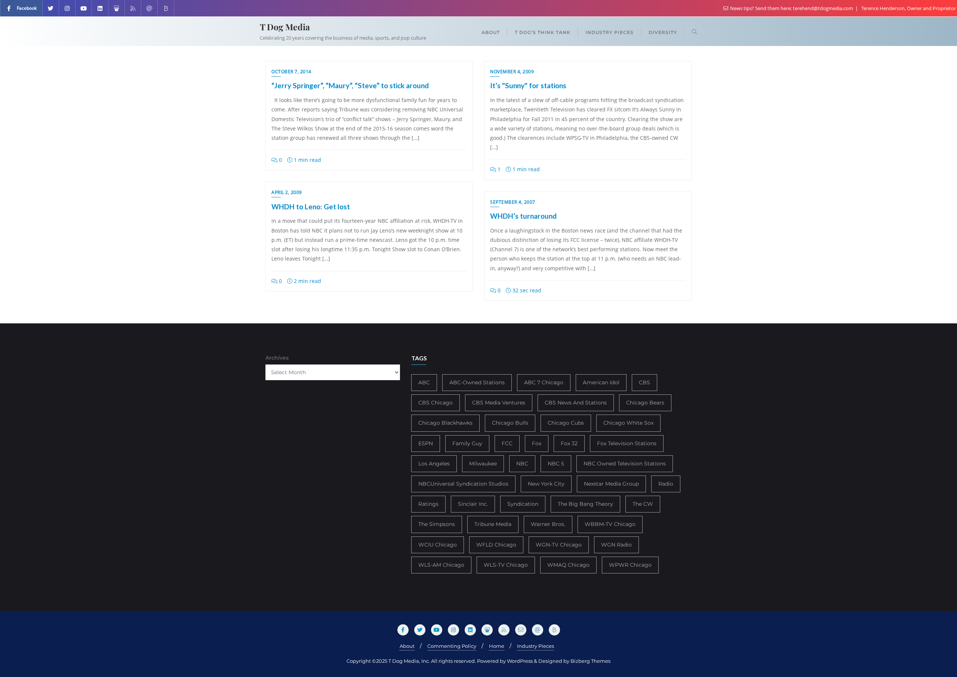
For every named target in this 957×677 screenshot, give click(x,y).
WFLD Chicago (496, 544)
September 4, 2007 (512, 202)
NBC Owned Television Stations (625, 463)
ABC (424, 382)
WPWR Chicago (630, 564)
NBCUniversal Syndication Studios (463, 483)
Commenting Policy (451, 646)
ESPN (425, 443)
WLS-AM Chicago (441, 564)
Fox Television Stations (626, 443)
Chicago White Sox (628, 422)
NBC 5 (556, 463)
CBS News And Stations (576, 402)
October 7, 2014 (291, 71)
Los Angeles (434, 463)
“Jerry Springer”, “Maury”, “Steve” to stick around (350, 85)
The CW (643, 504)
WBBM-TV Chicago (610, 524)
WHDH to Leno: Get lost (310, 206)
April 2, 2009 (286, 192)
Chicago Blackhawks (445, 422)
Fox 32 (569, 443)
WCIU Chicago (437, 544)
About (407, 646)
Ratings (428, 504)
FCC (507, 443)
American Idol (601, 382)
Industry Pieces (535, 646)
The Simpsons (436, 524)
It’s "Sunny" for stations (528, 85)
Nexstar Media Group (611, 483)
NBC (522, 463)
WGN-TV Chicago (559, 544)
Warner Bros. (548, 524)
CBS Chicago (435, 402)
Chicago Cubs (566, 422)
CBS (644, 382)
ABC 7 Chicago (543, 382)
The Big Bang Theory (585, 504)
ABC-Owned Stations (477, 382)
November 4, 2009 (512, 71)
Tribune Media (492, 524)
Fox (536, 443)
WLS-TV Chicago (506, 564)
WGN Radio (616, 544)
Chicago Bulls (510, 422)
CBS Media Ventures (498, 402)
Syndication (522, 504)
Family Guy (467, 443)
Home (496, 646)
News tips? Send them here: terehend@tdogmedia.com (791, 8)
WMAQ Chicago (568, 564)
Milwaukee (483, 463)
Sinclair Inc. (473, 504)
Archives (277, 357)
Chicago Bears (645, 402)
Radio (665, 483)
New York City (546, 483)
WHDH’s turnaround (523, 216)
